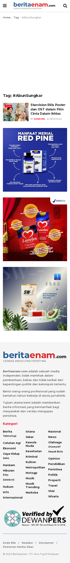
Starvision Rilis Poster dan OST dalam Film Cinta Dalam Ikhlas (48, 109)
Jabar (30, 437)
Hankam (9, 465)
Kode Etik (9, 542)
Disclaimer (46, 542)
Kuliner (31, 462)
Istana (30, 431)
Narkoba (32, 492)
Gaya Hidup (11, 453)
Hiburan (8, 470)
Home (6, 17)
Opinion (54, 458)
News (52, 437)
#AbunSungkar (31, 17)
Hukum (8, 486)
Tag (16, 17)
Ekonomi (9, 448)
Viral (51, 491)
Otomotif (54, 446)
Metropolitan (35, 467)
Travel (52, 485)
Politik (53, 475)
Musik (30, 478)
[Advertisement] (35, 56)
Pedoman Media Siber (18, 546)
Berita (7, 431)
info (6, 492)
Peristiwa (55, 469)
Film (8, 106)
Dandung (39, 119)
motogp (31, 473)
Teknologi (9, 435)
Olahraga (55, 442)
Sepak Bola (55, 451)
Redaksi (27, 542)
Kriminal (32, 456)
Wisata (53, 496)
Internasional (13, 497)
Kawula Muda (31, 444)
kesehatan (34, 451)
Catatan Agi (12, 443)
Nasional (54, 431)
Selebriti (8, 479)
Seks (6, 458)
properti (54, 480)
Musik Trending (32, 485)
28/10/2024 (55, 119)
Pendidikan (56, 464)
